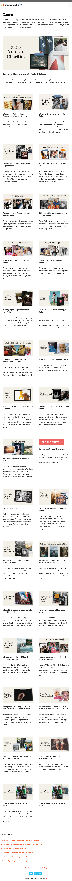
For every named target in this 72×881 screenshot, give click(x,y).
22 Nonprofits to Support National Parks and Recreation (52, 561)
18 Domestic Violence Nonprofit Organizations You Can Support (15, 115)
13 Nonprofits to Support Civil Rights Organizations (17, 853)
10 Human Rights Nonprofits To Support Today (15, 849)
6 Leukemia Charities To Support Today (53, 359)
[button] (66, 4)
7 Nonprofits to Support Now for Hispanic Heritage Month (15, 360)
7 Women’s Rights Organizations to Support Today (16, 861)
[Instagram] (40, 873)
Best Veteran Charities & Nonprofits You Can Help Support (25, 74)
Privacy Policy (35, 868)
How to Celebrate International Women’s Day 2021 (51, 757)
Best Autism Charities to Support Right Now (14, 857)
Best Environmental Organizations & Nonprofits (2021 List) (17, 757)
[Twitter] (31, 873)
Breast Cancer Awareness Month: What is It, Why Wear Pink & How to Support (54, 708)
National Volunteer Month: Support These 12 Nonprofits (52, 658)
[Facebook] (36, 873)
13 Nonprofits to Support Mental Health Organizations (15, 658)
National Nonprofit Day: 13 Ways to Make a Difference (16, 561)
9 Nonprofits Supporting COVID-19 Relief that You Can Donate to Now (16, 708)
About (27, 868)
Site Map (44, 868)
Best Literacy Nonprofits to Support (52, 449)
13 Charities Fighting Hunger (14, 508)
